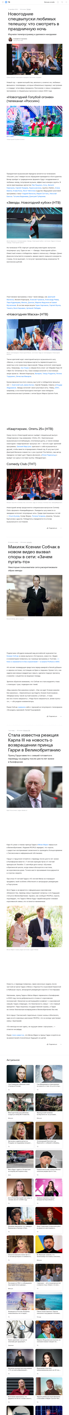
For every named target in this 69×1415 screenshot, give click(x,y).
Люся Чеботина (29, 191)
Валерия (38, 373)
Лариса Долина (35, 188)
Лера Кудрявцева (13, 302)
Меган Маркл (43, 845)
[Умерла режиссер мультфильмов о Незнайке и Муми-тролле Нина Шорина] (48, 1390)
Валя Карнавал (19, 308)
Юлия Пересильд (49, 455)
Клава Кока (17, 191)
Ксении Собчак (13, 656)
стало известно (18, 1035)
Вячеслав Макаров (23, 376)
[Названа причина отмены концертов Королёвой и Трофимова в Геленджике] (48, 1192)
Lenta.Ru (29, 542)
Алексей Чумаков (37, 300)
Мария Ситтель (42, 194)
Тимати (10, 308)
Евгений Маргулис (24, 446)
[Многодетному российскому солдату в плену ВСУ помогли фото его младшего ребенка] (20, 1106)
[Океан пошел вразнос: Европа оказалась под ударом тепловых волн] (48, 1305)
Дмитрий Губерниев (37, 196)
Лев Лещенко (37, 185)
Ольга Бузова (14, 516)
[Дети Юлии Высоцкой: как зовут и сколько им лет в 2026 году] (20, 1192)
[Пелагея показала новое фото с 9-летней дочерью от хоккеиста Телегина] (20, 1248)
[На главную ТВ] (8, 2)
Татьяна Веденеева (20, 196)
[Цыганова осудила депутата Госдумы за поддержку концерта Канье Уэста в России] (20, 1135)
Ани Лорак (25, 368)
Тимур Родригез (48, 373)
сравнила (22, 707)
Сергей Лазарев (21, 188)
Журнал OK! (26, 730)
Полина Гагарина (38, 516)
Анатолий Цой (17, 385)
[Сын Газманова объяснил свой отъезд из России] (20, 1078)
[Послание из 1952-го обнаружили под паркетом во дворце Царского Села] (20, 1277)
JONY (57, 388)
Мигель (24, 302)
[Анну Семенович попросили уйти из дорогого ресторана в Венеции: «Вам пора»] (48, 1220)
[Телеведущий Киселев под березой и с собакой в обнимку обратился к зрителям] (48, 1135)
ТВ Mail (29, 9)
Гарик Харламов (41, 305)
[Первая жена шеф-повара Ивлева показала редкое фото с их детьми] (48, 1163)
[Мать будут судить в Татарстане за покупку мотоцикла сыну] (20, 1163)
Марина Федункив (42, 302)
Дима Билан (29, 385)
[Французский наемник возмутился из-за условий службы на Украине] (48, 1106)
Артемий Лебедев (33, 308)
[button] (34, 59)
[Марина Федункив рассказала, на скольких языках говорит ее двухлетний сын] (48, 1334)
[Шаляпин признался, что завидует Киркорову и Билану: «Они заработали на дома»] (20, 1220)
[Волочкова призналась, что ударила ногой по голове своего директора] (20, 1390)
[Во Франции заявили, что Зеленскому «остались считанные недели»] (48, 1248)
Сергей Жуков (55, 305)
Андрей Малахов (29, 194)
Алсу (45, 185)
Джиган (31, 302)
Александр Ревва (52, 300)
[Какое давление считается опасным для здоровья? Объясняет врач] (20, 1334)
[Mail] (6, 2)
